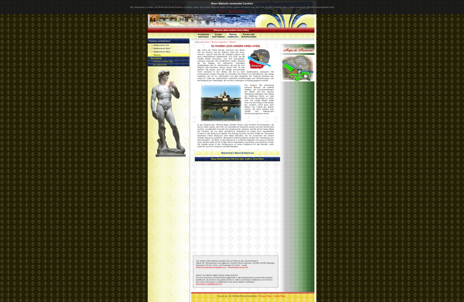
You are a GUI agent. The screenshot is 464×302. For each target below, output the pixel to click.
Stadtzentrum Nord (161, 48)
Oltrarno (232, 42)
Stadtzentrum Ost (161, 45)
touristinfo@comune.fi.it (238, 267)
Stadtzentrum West (161, 52)
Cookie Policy (279, 296)
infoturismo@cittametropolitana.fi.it (211, 267)
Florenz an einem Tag (162, 61)
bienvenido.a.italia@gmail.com (209, 284)
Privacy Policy (265, 296)
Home (206, 42)
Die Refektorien (160, 65)
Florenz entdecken (219, 42)
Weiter (222, 11)
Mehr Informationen (236, 11)
